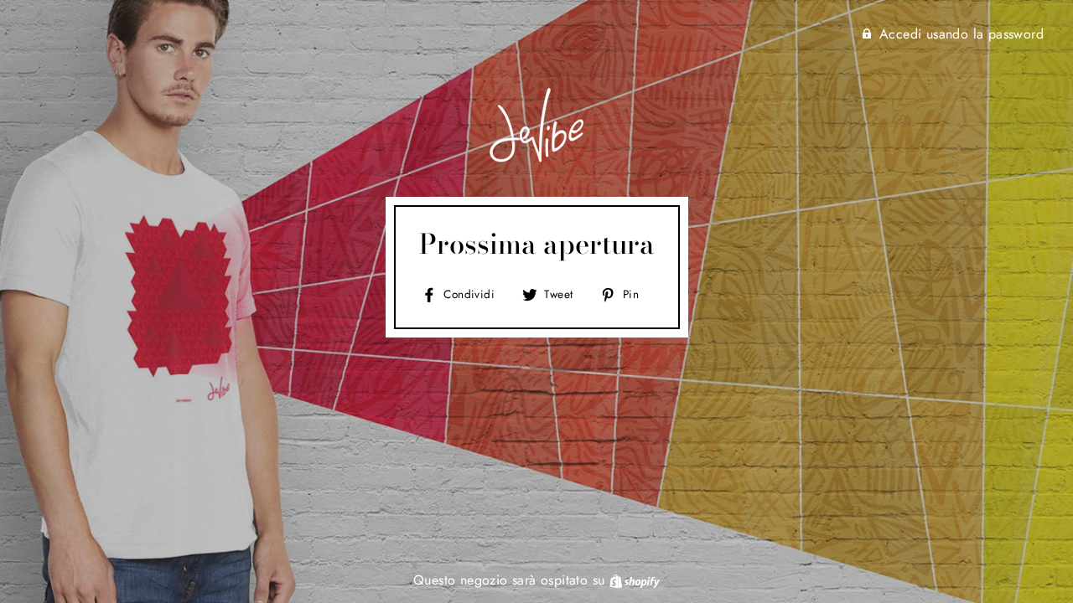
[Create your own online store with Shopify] (634, 580)
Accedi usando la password (961, 34)
